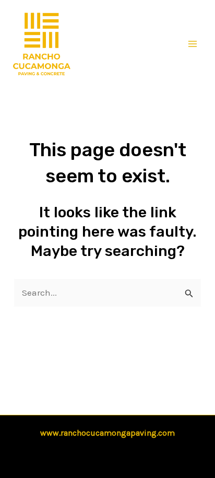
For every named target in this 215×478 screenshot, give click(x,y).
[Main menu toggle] (193, 44)
